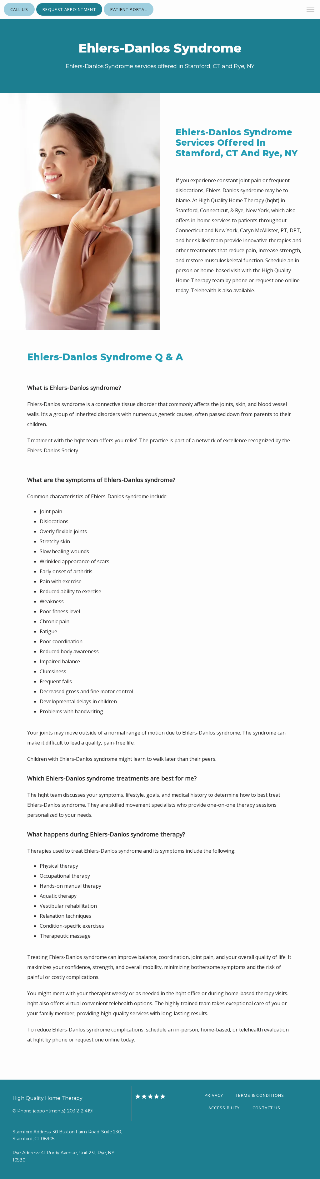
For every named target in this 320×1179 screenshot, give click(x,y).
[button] (310, 10)
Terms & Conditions (260, 1095)
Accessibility (224, 1108)
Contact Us (266, 1108)
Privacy (214, 1095)
